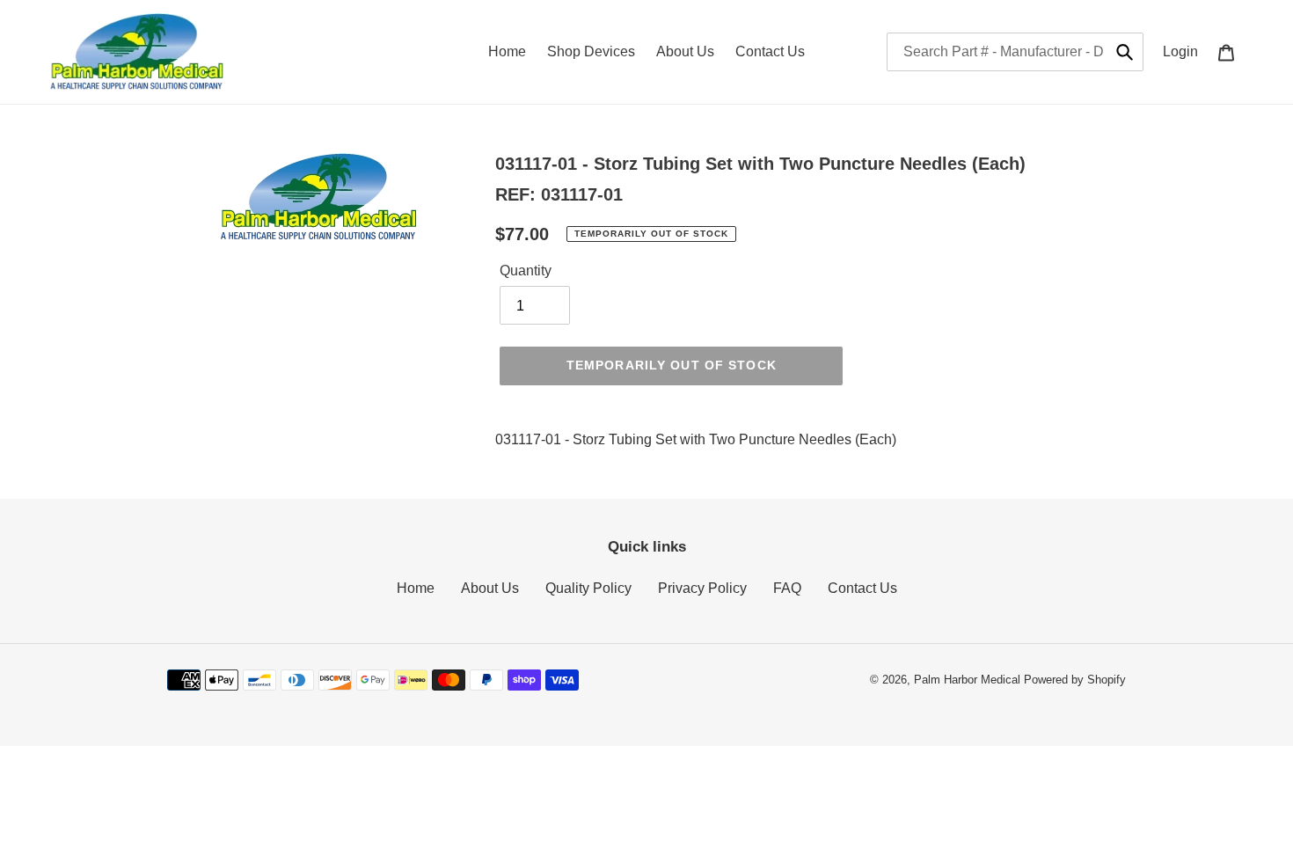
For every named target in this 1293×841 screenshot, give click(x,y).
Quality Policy (588, 588)
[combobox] (1015, 52)
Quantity (526, 270)
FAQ (787, 588)
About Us (490, 588)
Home (416, 588)
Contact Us (862, 588)
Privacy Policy (702, 588)
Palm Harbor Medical (967, 679)
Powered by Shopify (1075, 679)
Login (1185, 51)
